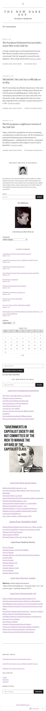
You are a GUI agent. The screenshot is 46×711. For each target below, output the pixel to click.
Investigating (23, 390)
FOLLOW (39, 384)
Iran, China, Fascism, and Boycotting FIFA (17, 516)
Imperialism (33, 390)
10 (5, 341)
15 (34, 341)
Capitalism (5, 64)
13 (22, 341)
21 (29, 345)
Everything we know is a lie (12, 406)
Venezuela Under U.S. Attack (12, 495)
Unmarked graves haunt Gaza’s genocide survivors (17, 254)
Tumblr (5, 677)
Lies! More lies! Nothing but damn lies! (15, 401)
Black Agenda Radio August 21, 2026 (15, 488)
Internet (15, 64)
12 (17, 341)
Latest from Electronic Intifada (23, 578)
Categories (6, 237)
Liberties (19, 64)
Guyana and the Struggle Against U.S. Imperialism (19, 503)
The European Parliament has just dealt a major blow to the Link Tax (22, 44)
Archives (5, 320)
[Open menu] (23, 4)
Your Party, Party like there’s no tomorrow (17, 396)
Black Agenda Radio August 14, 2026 (15, 501)
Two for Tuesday (8, 547)
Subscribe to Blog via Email (13, 370)
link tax (35, 64)
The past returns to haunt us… (12, 398)
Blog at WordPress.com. (23, 705)
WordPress (6, 680)
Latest (10, 390)
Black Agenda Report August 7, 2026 (15, 506)
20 (23, 345)
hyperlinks (35, 150)
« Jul (22, 355)
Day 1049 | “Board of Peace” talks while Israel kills (16, 305)
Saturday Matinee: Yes (10, 563)
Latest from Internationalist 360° (23, 593)
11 (11, 341)
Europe (10, 64)
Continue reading (35, 59)
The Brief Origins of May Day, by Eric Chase (17, 537)
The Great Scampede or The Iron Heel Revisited (18, 419)
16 (40, 341)
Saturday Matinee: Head (11, 568)
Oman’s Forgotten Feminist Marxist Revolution (18, 632)
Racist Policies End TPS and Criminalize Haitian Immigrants (23, 498)
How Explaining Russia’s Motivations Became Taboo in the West (21, 273)
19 (17, 345)
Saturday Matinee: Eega (11, 573)
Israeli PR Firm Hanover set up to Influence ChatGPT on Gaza (20, 260)
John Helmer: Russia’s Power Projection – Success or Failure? (23, 611)
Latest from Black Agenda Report (23, 483)
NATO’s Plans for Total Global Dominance (17, 614)
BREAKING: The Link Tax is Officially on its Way (22, 81)
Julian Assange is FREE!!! (11, 534)
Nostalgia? (6, 413)
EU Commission (28, 64)
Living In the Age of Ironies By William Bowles (18, 411)
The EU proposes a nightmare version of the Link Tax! (22, 125)
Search (4, 194)
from (15, 390)
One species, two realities (11, 408)
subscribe (38, 691)
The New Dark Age (23, 13)
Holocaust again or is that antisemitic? (15, 403)
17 (5, 345)
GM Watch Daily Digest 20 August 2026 (14, 292)
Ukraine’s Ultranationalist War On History (14, 286)
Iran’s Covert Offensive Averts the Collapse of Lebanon (21, 627)
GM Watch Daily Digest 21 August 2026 (13, 267)
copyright (26, 108)
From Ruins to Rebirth (10, 622)
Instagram (5, 682)
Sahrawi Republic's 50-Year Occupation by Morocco (20, 508)
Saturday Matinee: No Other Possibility (16, 550)
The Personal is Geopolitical (10, 279)
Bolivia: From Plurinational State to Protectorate (19, 629)
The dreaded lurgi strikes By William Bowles (17, 416)
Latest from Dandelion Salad (23, 521)
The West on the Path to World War (12, 299)
